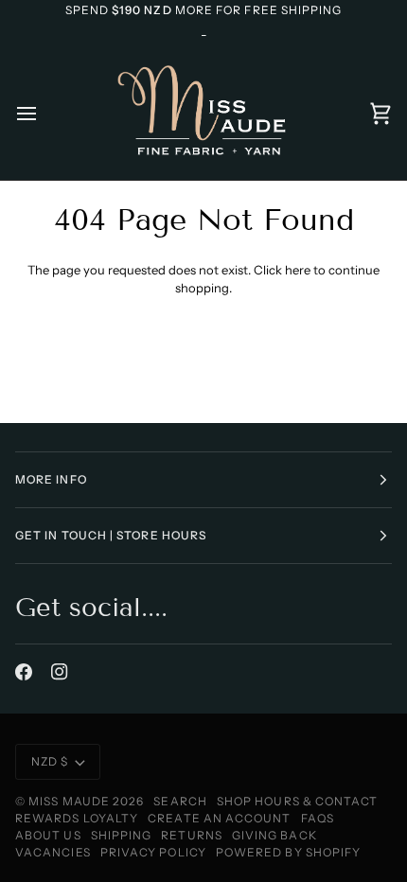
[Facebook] (23, 671)
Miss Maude (69, 801)
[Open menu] (43, 113)
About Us (48, 835)
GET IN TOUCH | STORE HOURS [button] (110, 535)
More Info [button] (51, 479)
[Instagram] (59, 671)
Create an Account (219, 818)
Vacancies (53, 852)
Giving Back (274, 835)
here (297, 269)
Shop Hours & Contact (298, 801)
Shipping (121, 835)
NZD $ (49, 761)
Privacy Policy (153, 852)
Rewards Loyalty (76, 818)
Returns (191, 835)
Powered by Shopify (288, 852)
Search (179, 801)
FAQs (317, 818)
